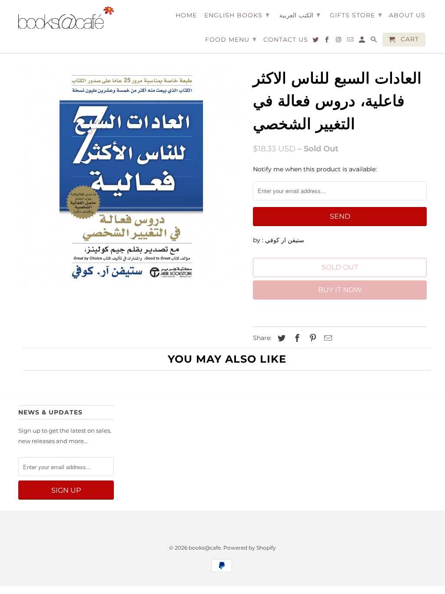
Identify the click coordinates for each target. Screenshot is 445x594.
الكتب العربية (299, 15)
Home (186, 15)
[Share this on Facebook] (296, 338)
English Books (237, 15)
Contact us (285, 39)
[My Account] (362, 41)
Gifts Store (356, 15)
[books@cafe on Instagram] (339, 41)
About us (407, 15)
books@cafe (205, 547)
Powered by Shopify (249, 547)
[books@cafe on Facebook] (327, 41)
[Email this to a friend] (327, 338)
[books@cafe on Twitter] (316, 41)
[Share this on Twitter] (280, 338)
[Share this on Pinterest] (312, 338)
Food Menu (231, 39)
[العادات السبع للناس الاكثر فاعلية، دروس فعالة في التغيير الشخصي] (131, 176)
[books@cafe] (66, 18)
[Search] (374, 41)
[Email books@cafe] (351, 41)
